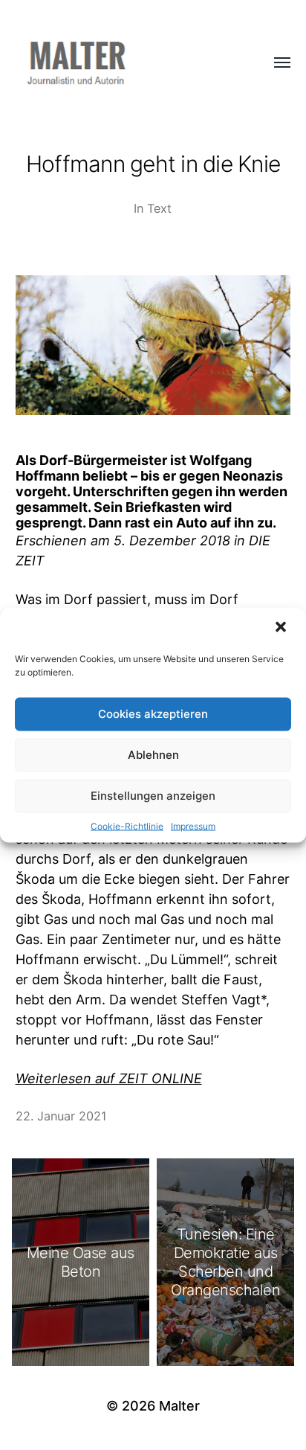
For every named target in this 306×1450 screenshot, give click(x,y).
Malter (179, 1406)
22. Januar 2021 (61, 1116)
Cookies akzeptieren (153, 714)
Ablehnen (153, 755)
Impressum (193, 825)
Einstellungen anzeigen (153, 796)
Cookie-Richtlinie (127, 825)
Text (159, 208)
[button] (282, 628)
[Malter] (124, 63)
